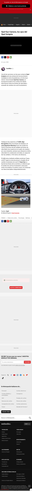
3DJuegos (18, 432)
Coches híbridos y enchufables (6, 394)
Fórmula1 (4, 391)
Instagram (17, 375)
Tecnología (21, 218)
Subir (26, 424)
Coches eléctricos (21, 391)
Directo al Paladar (5, 451)
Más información (5, 489)
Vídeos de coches (12, 218)
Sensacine (18, 442)
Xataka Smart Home (6, 438)
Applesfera (4, 436)
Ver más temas (6, 411)
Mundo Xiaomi (5, 440)
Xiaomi (23, 24)
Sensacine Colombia (20, 478)
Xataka (3, 432)
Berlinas (28, 218)
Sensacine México (20, 476)
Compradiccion (5, 466)
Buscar (30, 417)
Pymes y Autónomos (20, 464)
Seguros (18, 24)
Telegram (20, 375)
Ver (17, 287)
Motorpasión (19, 451)
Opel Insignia (15, 213)
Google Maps (11, 24)
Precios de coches (21, 401)
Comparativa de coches (8, 404)
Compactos (19, 393)
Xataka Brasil (5, 476)
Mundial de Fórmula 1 (22, 407)
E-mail (11, 57)
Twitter (5, 57)
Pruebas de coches (21, 398)
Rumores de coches (7, 401)
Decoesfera (4, 464)
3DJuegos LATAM (20, 474)
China (4, 24)
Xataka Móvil (4, 434)
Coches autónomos (21, 404)
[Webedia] (6, 425)
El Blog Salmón (19, 461)
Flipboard (8, 57)
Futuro (3, 407)
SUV (3, 398)
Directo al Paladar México (7, 480)
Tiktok (3, 378)
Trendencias (4, 461)
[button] (10, 68)
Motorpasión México (20, 480)
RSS (24, 375)
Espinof (18, 444)
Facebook (2, 57)
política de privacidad (20, 365)
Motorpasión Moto (20, 454)
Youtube (14, 375)
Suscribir (27, 362)
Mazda (28, 24)
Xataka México (5, 474)
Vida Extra (18, 434)
